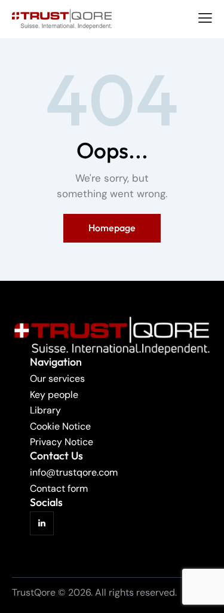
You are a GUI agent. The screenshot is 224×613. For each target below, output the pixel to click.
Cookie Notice (60, 426)
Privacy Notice (61, 442)
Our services (57, 378)
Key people (54, 394)
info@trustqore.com (74, 472)
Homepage (112, 228)
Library (45, 410)
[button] (205, 18)
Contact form (59, 488)
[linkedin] (42, 523)
